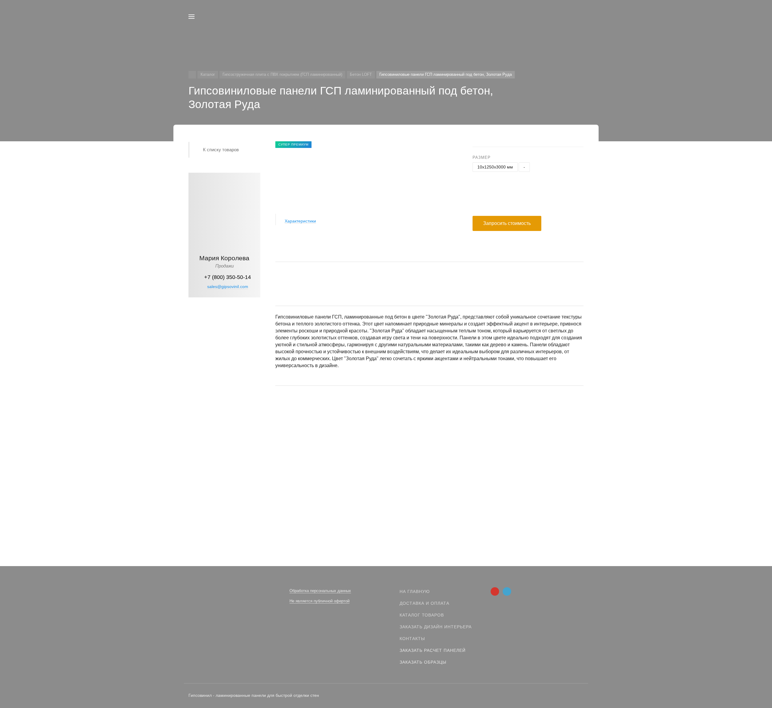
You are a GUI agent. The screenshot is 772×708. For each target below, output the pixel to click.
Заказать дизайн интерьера (436, 626)
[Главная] (192, 74)
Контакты (412, 638)
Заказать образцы (423, 662)
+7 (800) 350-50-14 (227, 277)
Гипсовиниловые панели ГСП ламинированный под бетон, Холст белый (351, 483)
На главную (415, 591)
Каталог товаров (422, 615)
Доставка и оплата (424, 603)
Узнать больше (224, 398)
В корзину (353, 507)
